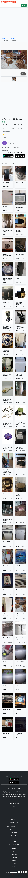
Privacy (14, 860)
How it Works (14, 854)
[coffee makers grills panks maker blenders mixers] (7, 508)
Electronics (14, 835)
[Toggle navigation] (25, 2)
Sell (14, 806)
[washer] (20, 676)
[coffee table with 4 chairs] (20, 604)
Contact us (14, 866)
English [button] (15, 874)
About (14, 809)
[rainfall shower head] (20, 628)
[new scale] (20, 700)
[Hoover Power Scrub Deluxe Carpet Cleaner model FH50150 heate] (7, 460)
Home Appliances (10, 38)
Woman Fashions (14, 829)
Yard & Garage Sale (14, 844)
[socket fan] (20, 556)
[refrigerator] (7, 173)
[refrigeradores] (20, 388)
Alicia (13, 128)
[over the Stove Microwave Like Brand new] (20, 197)
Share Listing (7, 131)
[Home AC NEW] (7, 532)
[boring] (7, 652)
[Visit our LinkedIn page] (26, 872)
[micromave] (7, 293)
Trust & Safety (14, 857)
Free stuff (14, 841)
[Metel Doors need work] (7, 221)
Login (14, 812)
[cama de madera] (20, 245)
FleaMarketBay (13, 872)
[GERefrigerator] (20, 340)
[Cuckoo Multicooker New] (7, 245)
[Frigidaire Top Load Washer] (20, 364)
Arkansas (10, 128)
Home (3, 38)
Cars (14, 838)
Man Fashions (14, 832)
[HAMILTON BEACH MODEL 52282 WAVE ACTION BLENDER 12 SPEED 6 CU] (7, 317)
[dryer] (20, 532)
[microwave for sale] (7, 700)
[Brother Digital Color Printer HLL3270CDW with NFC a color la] (20, 436)
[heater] (20, 269)
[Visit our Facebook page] (24, 872)
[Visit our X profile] (21, 872)
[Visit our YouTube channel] (19, 872)
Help (14, 851)
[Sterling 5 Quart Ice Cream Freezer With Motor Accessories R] (20, 412)
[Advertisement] (14, 22)
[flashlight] (7, 556)
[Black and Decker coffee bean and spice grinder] (7, 269)
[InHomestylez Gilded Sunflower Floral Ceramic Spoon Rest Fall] (7, 388)
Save (5, 137)
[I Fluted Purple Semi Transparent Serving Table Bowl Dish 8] (7, 436)
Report (5, 134)
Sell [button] (25, 5)
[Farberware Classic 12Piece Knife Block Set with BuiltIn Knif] (20, 317)
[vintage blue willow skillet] (7, 340)
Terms (14, 863)
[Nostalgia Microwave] (20, 221)
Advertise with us (14, 822)
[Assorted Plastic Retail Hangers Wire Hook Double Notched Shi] (7, 412)
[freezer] (7, 197)
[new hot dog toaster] (7, 724)
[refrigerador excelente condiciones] (7, 604)
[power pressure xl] (20, 173)
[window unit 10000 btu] (20, 724)
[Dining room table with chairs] (20, 484)
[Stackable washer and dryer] (7, 364)
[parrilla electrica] (20, 460)
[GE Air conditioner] (20, 580)
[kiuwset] (7, 580)
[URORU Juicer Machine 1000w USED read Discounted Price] (20, 293)
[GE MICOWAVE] (7, 628)
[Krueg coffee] (7, 484)
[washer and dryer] (20, 652)
